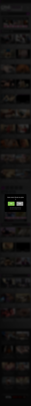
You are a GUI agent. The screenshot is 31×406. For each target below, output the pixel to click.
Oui (11, 203)
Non (20, 203)
